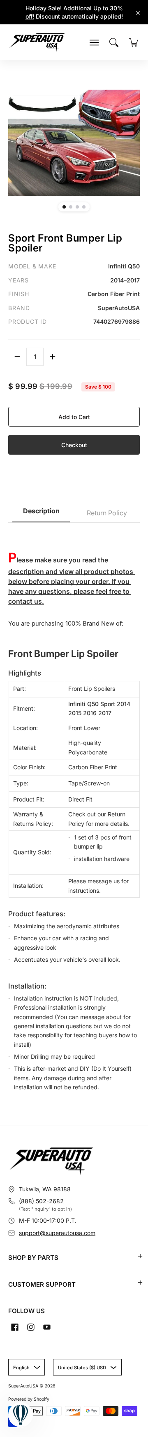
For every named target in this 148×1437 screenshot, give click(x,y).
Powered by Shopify (28, 1399)
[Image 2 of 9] (70, 207)
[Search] (113, 42)
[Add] (53, 357)
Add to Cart (74, 416)
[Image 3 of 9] (77, 207)
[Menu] (94, 42)
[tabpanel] (74, 811)
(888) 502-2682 (41, 1201)
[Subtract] (17, 357)
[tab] (41, 513)
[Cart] (133, 42)
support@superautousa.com (57, 1232)
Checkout (74, 444)
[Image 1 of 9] (64, 207)
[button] (140, 1256)
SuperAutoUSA (23, 1386)
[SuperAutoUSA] (37, 42)
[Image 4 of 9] (84, 207)
